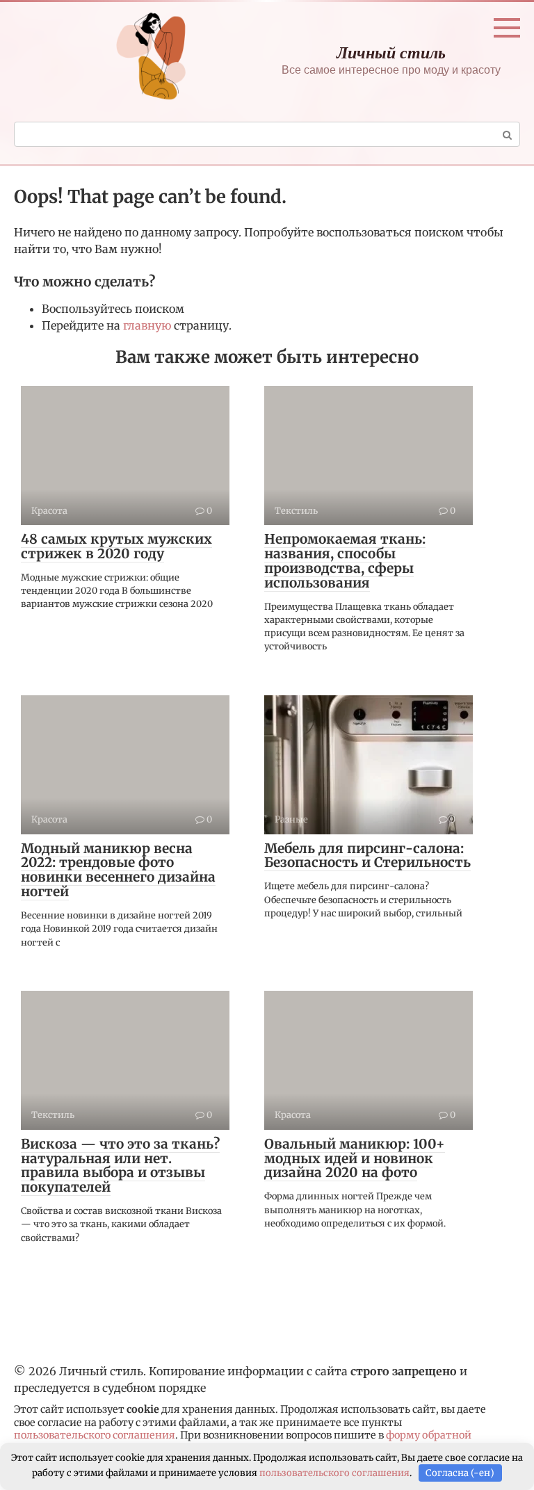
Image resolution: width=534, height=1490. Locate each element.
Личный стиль (391, 52)
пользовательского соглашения (94, 1435)
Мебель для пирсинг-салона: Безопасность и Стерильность (367, 855)
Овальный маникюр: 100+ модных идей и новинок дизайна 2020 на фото (354, 1158)
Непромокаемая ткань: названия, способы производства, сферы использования (345, 561)
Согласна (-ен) (460, 1473)
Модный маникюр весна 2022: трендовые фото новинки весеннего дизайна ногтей (118, 870)
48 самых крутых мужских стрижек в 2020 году (116, 546)
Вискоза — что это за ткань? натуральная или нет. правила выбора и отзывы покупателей (120, 1165)
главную (147, 325)
